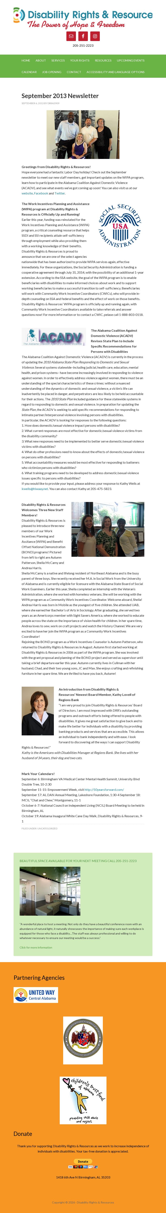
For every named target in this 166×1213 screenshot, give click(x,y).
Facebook (41, 193)
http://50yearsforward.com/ (104, 789)
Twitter (59, 193)
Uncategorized (47, 828)
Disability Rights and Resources (83, 17)
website (27, 193)
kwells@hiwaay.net (35, 489)
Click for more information (36, 947)
